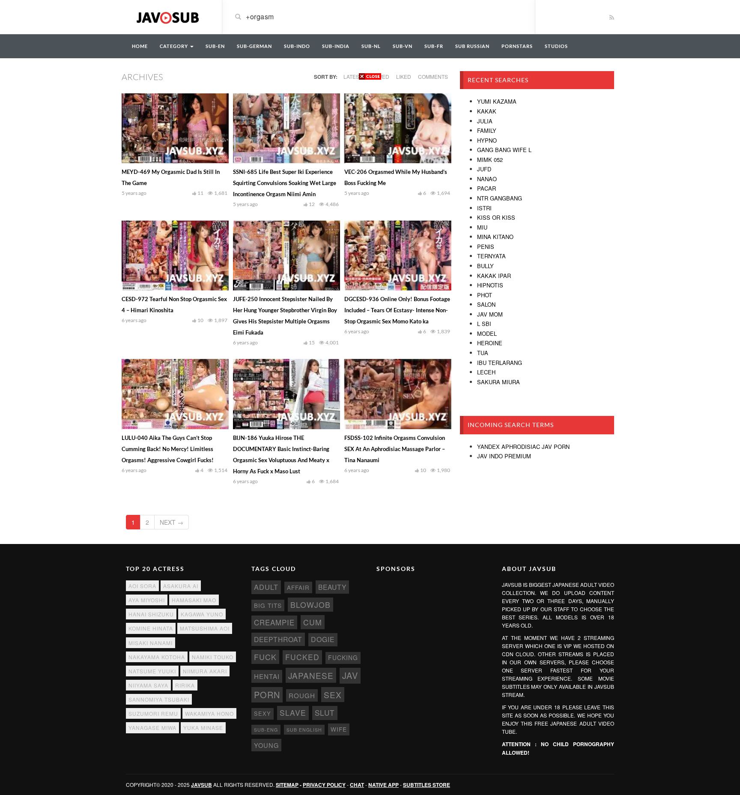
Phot (484, 295)
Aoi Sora (142, 585)
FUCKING (343, 657)
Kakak (486, 111)
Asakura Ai (180, 585)
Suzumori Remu (153, 713)
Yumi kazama (496, 101)
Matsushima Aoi (205, 628)
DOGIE (323, 639)
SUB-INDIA (335, 46)
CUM (312, 622)
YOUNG (266, 745)
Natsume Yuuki (152, 671)
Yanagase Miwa (152, 727)
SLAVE (293, 712)
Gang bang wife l (504, 150)
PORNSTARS (517, 46)
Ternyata (491, 256)
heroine (489, 343)
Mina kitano (495, 237)
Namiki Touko (212, 657)
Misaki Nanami (150, 642)
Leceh (486, 372)
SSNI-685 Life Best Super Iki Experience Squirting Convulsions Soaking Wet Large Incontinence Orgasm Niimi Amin (284, 182)
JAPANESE (311, 675)
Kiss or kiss (496, 217)
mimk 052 (490, 159)
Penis (485, 246)
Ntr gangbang (499, 198)
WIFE (339, 729)
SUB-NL (371, 46)
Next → (171, 522)
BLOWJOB (310, 604)
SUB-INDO (297, 46)
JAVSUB (201, 785)
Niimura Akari (205, 671)
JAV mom (490, 314)
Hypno (487, 140)
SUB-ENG (266, 729)
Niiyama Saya (148, 685)
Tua (482, 353)
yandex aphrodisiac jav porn (523, 446)
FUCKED (302, 657)
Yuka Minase (203, 727)
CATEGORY (174, 46)
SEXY (262, 713)
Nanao (487, 179)
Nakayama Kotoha (156, 657)
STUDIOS (556, 46)
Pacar (486, 188)
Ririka (185, 685)
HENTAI (267, 676)
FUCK (265, 657)
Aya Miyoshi (146, 600)
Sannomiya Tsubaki (158, 699)
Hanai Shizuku (151, 614)
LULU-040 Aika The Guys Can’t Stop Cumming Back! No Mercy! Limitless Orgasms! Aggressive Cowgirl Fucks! (168, 448)
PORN (267, 694)
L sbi (484, 324)
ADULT (266, 587)
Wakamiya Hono (209, 713)
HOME (140, 46)
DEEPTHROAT (278, 639)
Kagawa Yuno (202, 614)
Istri (484, 208)
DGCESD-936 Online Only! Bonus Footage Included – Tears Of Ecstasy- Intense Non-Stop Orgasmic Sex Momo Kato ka (397, 310)
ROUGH (302, 695)
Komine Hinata (150, 628)
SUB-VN (402, 46)
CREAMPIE (274, 622)
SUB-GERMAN (254, 46)
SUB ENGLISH (304, 729)
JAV (350, 675)
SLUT (325, 712)
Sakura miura (498, 382)
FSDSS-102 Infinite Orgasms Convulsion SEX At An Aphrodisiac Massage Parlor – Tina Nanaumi (394, 448)
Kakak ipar (494, 276)
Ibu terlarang (499, 363)
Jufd (484, 169)
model (487, 333)
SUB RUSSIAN (472, 46)
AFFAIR (298, 587)
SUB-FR (433, 46)
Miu (482, 227)
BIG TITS (268, 605)
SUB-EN (215, 46)
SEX (333, 694)
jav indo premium (504, 456)
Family (486, 130)
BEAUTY (332, 587)
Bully (485, 266)
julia (484, 121)
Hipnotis (490, 285)
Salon (486, 304)
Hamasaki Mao (194, 600)
